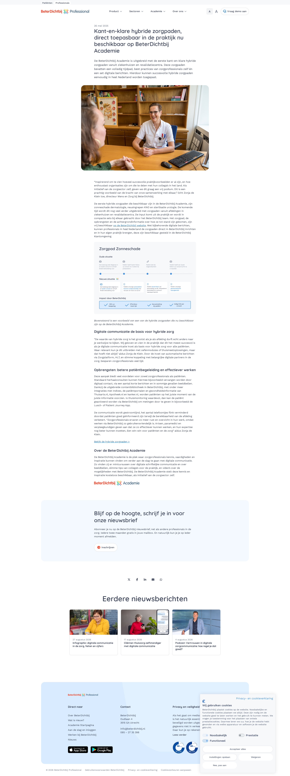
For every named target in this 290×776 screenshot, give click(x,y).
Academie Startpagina (81, 725)
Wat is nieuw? (76, 720)
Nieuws (72, 739)
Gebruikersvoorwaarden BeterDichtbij (104, 770)
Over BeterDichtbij (79, 715)
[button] (115, 11)
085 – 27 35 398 (129, 732)
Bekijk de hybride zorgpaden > (112, 441)
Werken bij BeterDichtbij (82, 734)
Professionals (62, 3)
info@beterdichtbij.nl (132, 728)
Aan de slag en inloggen (82, 730)
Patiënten (47, 3)
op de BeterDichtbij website (129, 225)
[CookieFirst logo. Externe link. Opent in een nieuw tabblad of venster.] (203, 701)
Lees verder (180, 734)
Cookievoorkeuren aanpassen (176, 770)
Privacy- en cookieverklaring (142, 770)
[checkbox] (205, 735)
